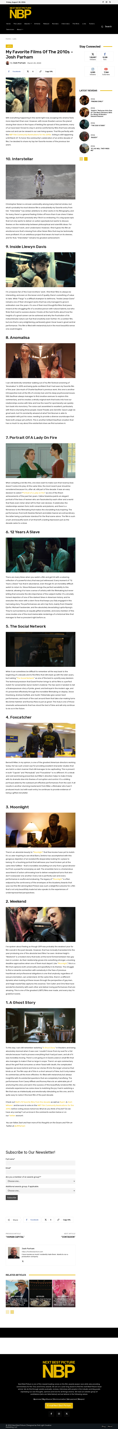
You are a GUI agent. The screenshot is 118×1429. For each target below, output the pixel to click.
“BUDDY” (94, 137)
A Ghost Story (49, 1048)
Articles (40, 1296)
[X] (110, 2)
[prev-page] (7, 1312)
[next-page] (12, 1312)
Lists (14, 39)
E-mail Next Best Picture (59, 1405)
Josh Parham (19, 63)
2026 (93, 99)
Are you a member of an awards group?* (23, 1177)
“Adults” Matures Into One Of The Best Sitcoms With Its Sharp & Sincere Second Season (101, 113)
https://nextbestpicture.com (32, 1252)
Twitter (12, 1115)
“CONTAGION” (68, 1237)
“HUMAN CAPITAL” (15, 1237)
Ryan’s (63, 1102)
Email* (8, 1168)
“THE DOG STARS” (98, 126)
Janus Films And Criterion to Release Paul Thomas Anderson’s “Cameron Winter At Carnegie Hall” (40, 1302)
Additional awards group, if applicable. (22, 1186)
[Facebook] (103, 2)
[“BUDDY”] (84, 136)
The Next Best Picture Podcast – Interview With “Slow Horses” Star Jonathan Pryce (17, 1302)
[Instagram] (106, 2)
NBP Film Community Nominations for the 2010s (30, 135)
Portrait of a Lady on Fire (34, 493)
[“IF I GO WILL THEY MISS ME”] (84, 148)
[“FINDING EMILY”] (84, 100)
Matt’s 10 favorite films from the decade (32, 1102)
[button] (105, 26)
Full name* (10, 1159)
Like (105, 53)
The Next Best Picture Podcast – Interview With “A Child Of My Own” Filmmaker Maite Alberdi (64, 1302)
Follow (93, 53)
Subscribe (106, 68)
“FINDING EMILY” (97, 101)
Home (8, 39)
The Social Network (25, 678)
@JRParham (19, 1126)
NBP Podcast (17, 1296)
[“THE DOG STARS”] (84, 124)
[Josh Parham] (8, 63)
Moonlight (38, 852)
